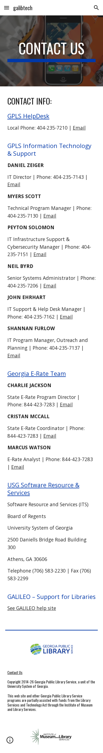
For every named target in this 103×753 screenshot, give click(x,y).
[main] (51, 50)
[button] (6, 7)
